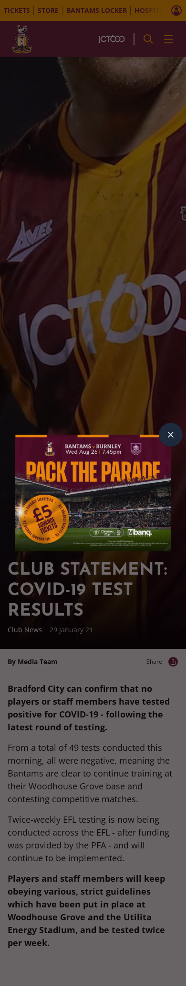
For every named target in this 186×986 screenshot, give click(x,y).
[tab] (171, 434)
